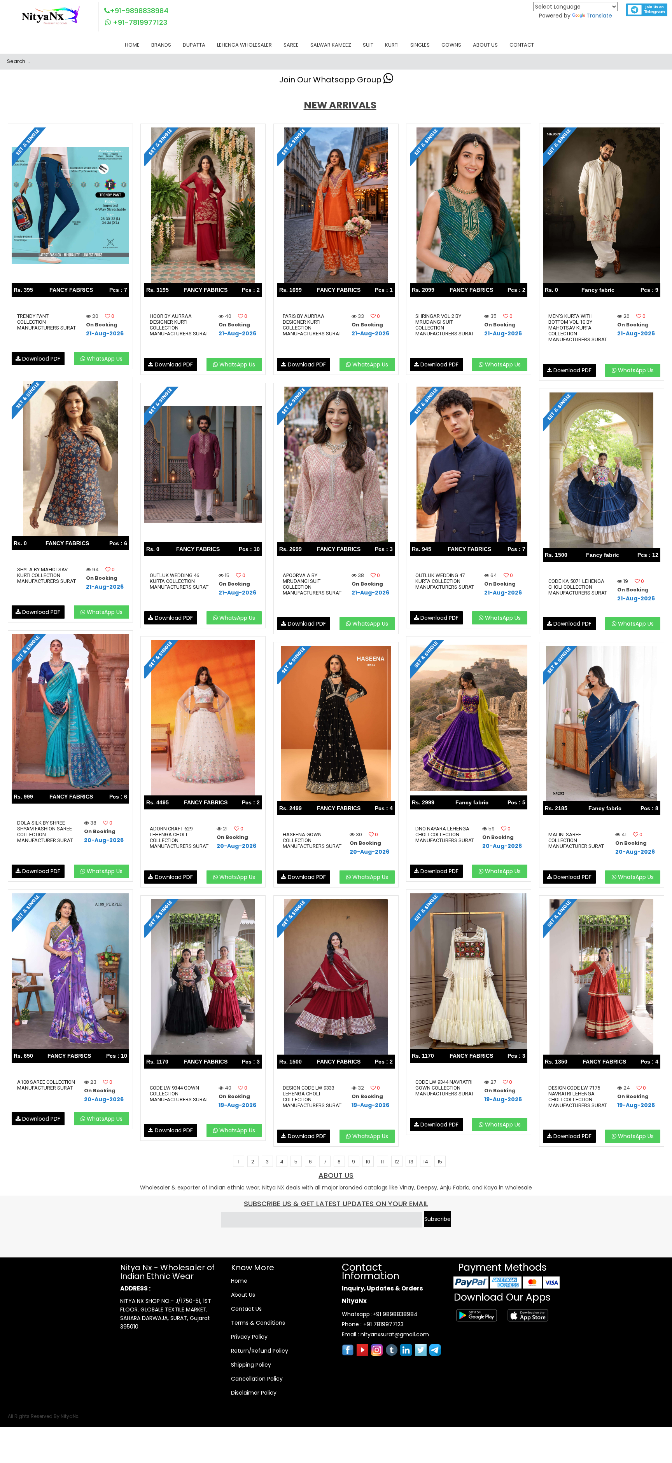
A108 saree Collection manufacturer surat (46, 1085)
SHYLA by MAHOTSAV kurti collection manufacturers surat (46, 575)
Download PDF (40, 359)
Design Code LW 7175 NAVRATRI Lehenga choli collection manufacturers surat (577, 1096)
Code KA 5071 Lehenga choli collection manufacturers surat (577, 587)
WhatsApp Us (103, 359)
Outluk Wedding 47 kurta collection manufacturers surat (444, 581)
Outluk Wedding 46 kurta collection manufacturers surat (179, 581)
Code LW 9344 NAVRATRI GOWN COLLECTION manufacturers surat (444, 1088)
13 (411, 1161)
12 (396, 1161)
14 (425, 1161)
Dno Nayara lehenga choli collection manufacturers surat (444, 834)
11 (382, 1161)
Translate (599, 15)
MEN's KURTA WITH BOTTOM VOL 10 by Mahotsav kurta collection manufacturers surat (577, 327)
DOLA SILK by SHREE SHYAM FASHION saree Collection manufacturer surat (45, 831)
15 (440, 1161)
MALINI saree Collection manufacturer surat (576, 840)
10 (368, 1161)
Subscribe (437, 1219)
